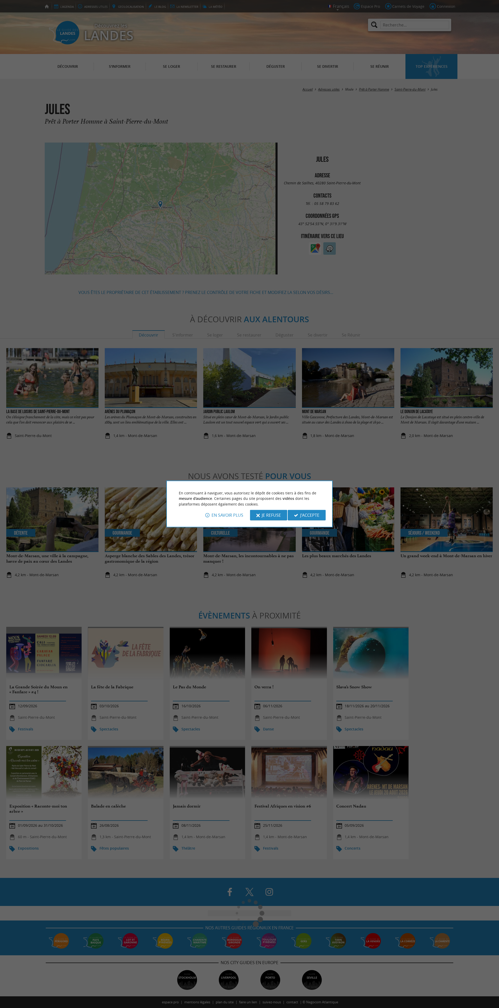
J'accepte (309, 515)
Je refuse (271, 515)
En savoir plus (227, 515)
